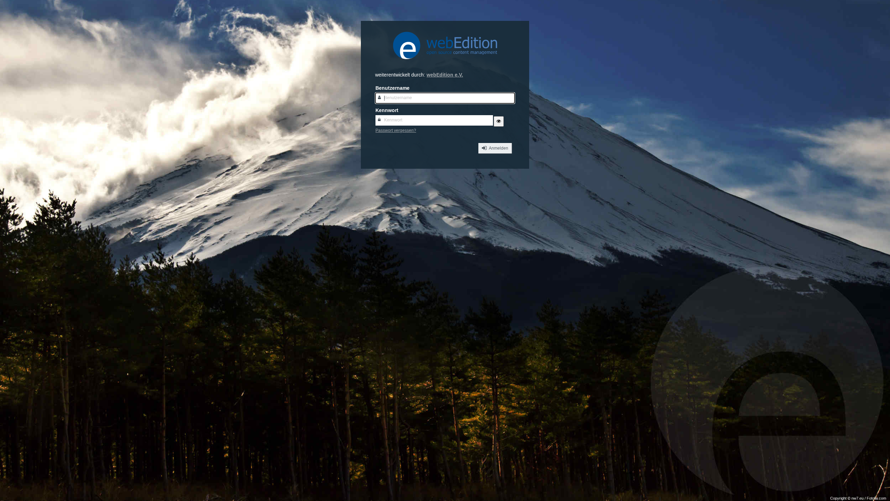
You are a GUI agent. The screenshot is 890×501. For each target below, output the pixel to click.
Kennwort (386, 110)
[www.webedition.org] (445, 63)
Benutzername (392, 88)
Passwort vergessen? (395, 130)
